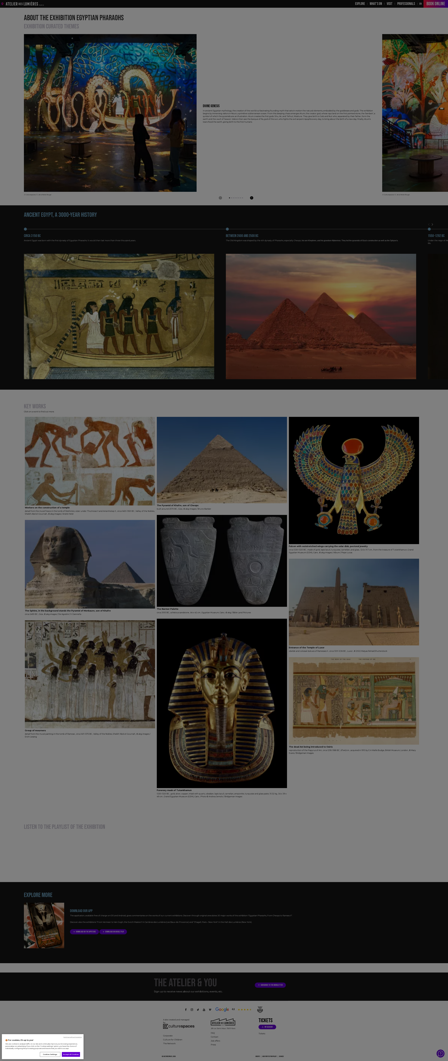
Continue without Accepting (72, 1037)
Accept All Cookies (71, 1054)
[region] (43, 1046)
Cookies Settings (50, 1054)
